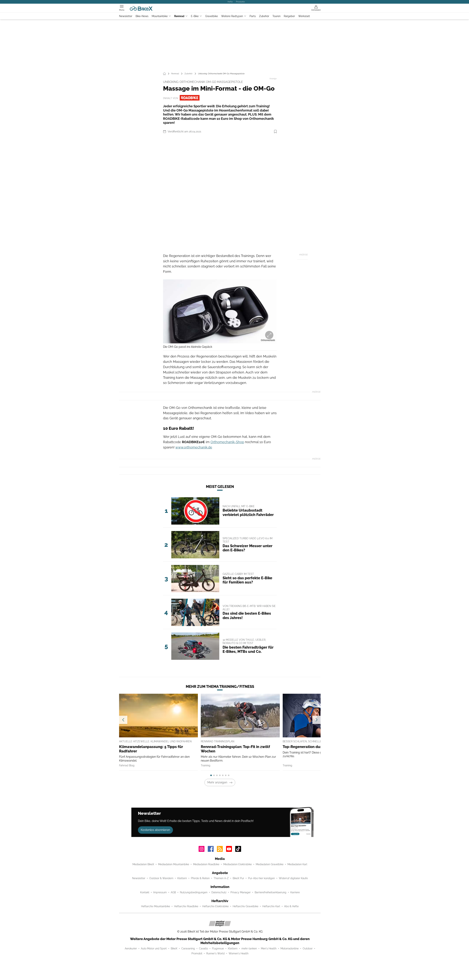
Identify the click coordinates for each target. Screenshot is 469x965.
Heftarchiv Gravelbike (245, 906)
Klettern (182, 878)
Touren (276, 16)
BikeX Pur (238, 878)
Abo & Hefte (291, 906)
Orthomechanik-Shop (227, 442)
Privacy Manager (240, 892)
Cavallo (203, 948)
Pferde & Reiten (200, 878)
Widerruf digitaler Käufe (293, 878)
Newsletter (125, 16)
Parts (253, 16)
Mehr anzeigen (217, 782)
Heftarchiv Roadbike (186, 906)
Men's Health (268, 948)
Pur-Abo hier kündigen (261, 878)
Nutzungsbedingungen (193, 892)
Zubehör (264, 16)
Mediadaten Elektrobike (237, 864)
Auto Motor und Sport (154, 948)
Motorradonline (289, 948)
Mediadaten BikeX (143, 864)
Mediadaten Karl (297, 864)
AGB (173, 892)
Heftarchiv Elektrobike (215, 906)
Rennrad (179, 16)
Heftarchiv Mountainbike (155, 906)
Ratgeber (289, 16)
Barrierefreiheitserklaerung (270, 892)
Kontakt (144, 892)
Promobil (196, 953)
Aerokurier (131, 948)
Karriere (295, 892)
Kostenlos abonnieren (155, 830)
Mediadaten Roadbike (206, 864)
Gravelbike (211, 16)
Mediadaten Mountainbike (173, 864)
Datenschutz (218, 892)
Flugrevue (218, 948)
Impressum (160, 892)
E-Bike (195, 16)
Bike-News (142, 16)
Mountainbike (160, 16)
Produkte (240, 1)
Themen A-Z (221, 878)
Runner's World (215, 953)
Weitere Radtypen (232, 16)
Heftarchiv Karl (271, 906)
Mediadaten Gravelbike (269, 864)
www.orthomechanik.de (193, 447)
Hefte (230, 1)
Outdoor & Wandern (161, 878)
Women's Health (238, 953)
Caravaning (188, 948)
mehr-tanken (249, 948)
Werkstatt (304, 16)
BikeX (174, 948)
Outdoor (308, 948)
